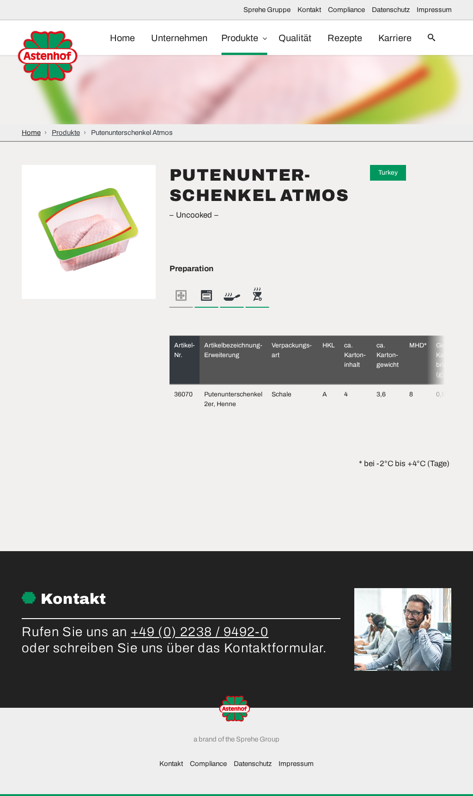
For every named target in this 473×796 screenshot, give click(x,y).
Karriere (395, 38)
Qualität (295, 38)
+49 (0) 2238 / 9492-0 (199, 632)
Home (122, 38)
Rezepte (344, 38)
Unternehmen (179, 38)
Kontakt (309, 9)
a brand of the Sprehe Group (236, 739)
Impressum (434, 9)
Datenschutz (391, 9)
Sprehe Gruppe (267, 9)
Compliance (346, 9)
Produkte (240, 38)
